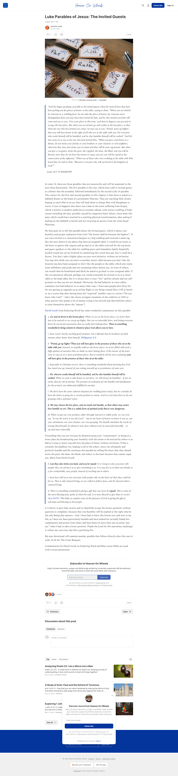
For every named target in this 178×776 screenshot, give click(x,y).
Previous (54, 611)
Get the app (101, 765)
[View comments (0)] (55, 34)
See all (50, 722)
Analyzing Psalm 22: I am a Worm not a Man (69, 666)
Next (125, 611)
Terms (98, 759)
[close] (112, 695)
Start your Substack (82, 765)
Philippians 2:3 (88, 337)
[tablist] (55, 629)
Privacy (91, 759)
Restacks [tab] (60, 629)
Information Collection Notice (88, 734)
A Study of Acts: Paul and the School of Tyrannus (72, 685)
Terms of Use (100, 732)
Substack (77, 771)
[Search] (142, 5)
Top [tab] (47, 659)
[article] (89, 672)
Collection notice (108, 759)
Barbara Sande (56, 26)
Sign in (170, 5)
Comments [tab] (50, 629)
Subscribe (158, 5)
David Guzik (51, 310)
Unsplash (102, 100)
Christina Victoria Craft (88, 100)
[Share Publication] (148, 5)
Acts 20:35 (53, 498)
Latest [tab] (54, 659)
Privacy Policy (107, 734)
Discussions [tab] (63, 659)
